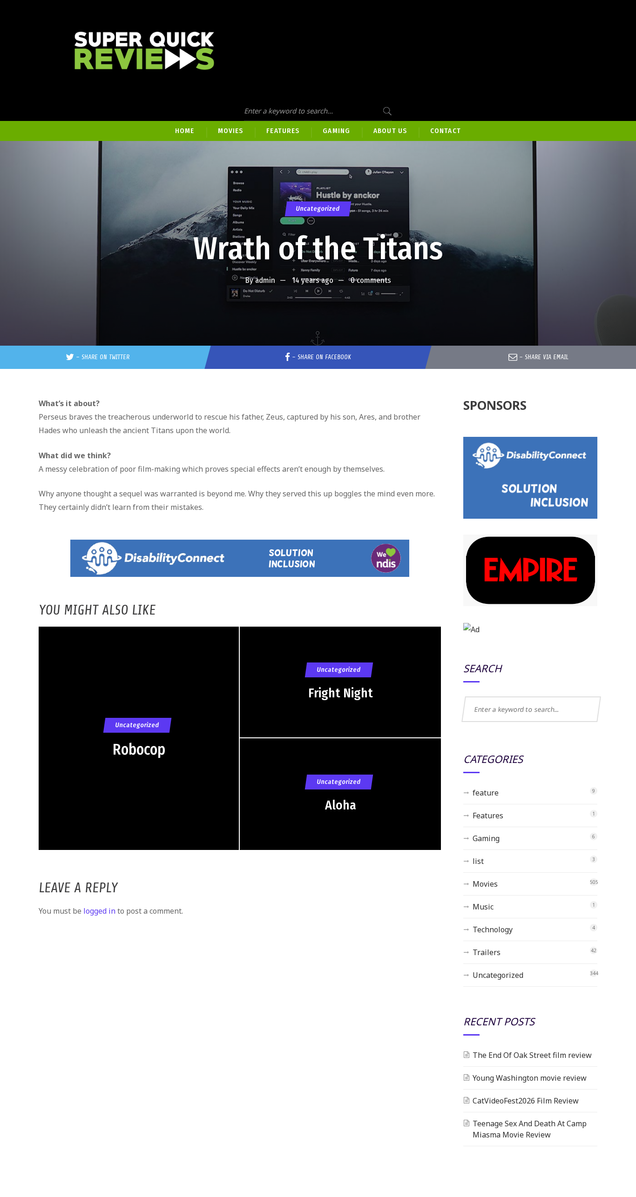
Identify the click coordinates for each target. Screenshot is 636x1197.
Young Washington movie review (530, 1078)
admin (265, 280)
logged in (99, 911)
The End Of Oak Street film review (532, 1055)
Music (483, 907)
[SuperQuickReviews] (144, 51)
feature (486, 793)
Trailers (487, 952)
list (478, 861)
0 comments (371, 280)
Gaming (486, 838)
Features (488, 815)
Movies (485, 884)
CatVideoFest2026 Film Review (526, 1101)
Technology (493, 929)
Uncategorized (318, 209)
